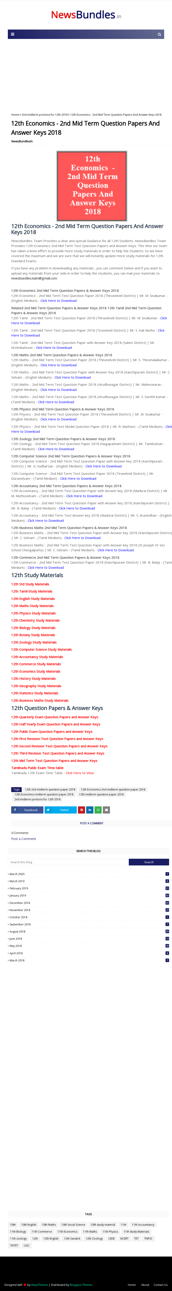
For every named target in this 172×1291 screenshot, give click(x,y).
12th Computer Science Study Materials (41, 649)
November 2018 (89, 910)
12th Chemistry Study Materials (35, 620)
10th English (28, 1225)
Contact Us (161, 1285)
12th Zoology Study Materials (34, 642)
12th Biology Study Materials (33, 627)
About (145, 1285)
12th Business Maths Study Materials (40, 700)
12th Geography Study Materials (36, 686)
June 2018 (89, 939)
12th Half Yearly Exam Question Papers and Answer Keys (55, 724)
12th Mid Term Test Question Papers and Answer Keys (54, 760)
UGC (27, 1245)
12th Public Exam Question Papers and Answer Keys (51, 731)
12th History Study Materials (33, 678)
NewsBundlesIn (22, 141)
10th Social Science (73, 1225)
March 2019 (89, 881)
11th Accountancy (143, 1225)
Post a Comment (23, 839)
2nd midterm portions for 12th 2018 (45, 115)
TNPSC (148, 1238)
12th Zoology (94, 1238)
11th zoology (18, 1238)
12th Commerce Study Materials (36, 664)
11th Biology (18, 1231)
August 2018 (89, 931)
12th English (50, 1238)
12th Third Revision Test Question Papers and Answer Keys (57, 753)
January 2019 (89, 895)
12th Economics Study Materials (35, 671)
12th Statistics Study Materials (34, 693)
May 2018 (89, 946)
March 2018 (89, 960)
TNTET (14, 1245)
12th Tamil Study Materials (31, 591)
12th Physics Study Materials (33, 613)
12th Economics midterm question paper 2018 (44, 794)
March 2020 (89, 874)
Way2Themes (39, 1285)
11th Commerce (42, 1231)
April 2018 (89, 953)
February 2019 (89, 888)
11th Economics (67, 1231)
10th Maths (49, 1225)
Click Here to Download (59, 300)
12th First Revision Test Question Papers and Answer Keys (57, 738)
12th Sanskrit (72, 1238)
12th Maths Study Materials (32, 605)
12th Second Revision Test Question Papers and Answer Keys (59, 746)
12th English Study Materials (33, 598)
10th (13, 1225)
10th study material (103, 1225)
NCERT (124, 1238)
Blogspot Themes (81, 1285)
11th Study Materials (136, 1231)
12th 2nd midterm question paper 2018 (50, 789)
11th (123, 1225)
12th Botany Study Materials (33, 635)
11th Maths (90, 1231)
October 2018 (89, 917)
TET (136, 1238)
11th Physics (110, 1231)
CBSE (111, 1238)
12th (35, 1238)
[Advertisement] (86, 74)
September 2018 (89, 924)
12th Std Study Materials (30, 584)
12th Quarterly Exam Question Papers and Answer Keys (54, 717)
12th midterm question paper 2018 (101, 794)
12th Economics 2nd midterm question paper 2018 (113, 789)
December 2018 (89, 903)
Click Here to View (80, 773)
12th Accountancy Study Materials (37, 656)
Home (15, 115)
